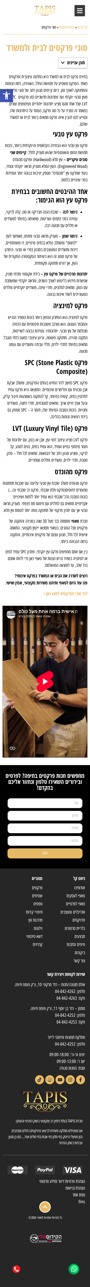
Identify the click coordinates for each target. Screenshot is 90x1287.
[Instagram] (70, 1079)
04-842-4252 (65, 1015)
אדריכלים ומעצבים (72, 912)
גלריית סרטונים (75, 928)
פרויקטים (78, 920)
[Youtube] (60, 1079)
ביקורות (80, 953)
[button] (6, 95)
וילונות (38, 928)
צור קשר (79, 961)
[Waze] (49, 1079)
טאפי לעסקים (75, 896)
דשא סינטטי (34, 936)
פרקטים (37, 888)
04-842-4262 (65, 991)
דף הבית (83, 27)
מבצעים (79, 936)
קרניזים (37, 944)
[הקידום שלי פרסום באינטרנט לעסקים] (45, 1242)
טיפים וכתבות (66, 27)
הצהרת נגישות (75, 1188)
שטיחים (37, 896)
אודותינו (79, 888)
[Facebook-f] (80, 1079)
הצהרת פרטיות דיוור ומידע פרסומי (62, 1181)
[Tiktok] (39, 1079)
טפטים (38, 904)
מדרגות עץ (35, 920)
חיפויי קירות (34, 912)
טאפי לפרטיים (75, 904)
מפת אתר (78, 1195)
